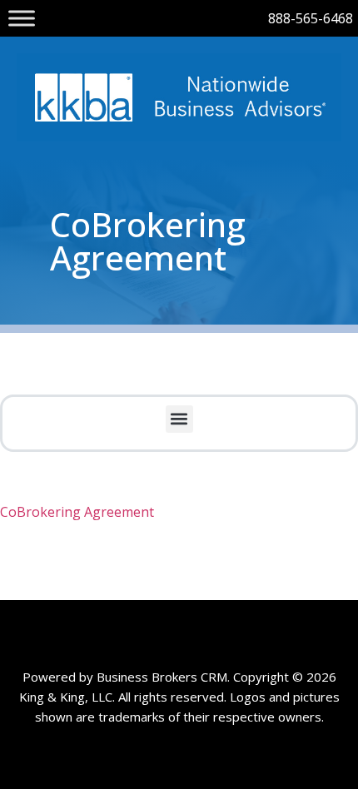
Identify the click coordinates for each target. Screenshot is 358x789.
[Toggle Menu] (21, 18)
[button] (179, 419)
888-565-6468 (310, 18)
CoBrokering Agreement (77, 512)
